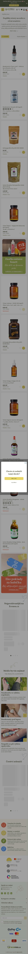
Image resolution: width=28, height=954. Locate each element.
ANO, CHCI (13, 478)
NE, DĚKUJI (14, 482)
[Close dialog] (25, 463)
